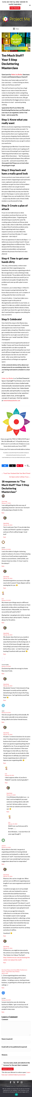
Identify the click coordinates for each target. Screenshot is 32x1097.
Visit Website (15, 8)
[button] (30, 5)
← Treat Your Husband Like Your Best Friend (16, 473)
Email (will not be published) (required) (14, 1047)
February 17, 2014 (6, 503)
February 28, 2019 (6, 1000)
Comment (5, 1019)
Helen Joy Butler (16, 74)
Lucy (3, 598)
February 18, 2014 (7, 525)
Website (4, 1055)
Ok (16, 1094)
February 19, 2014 (11, 795)
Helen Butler (6, 523)
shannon (4, 845)
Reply (3, 512)
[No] (30, 1092)
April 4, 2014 (5, 973)
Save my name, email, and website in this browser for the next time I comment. (17, 1064)
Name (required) (7, 1039)
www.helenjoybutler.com (11, 400)
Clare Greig (4, 501)
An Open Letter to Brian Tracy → (19, 477)
